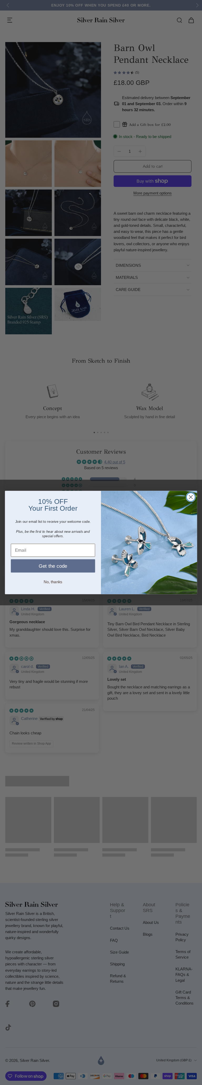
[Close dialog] (190, 497)
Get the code (53, 566)
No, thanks (53, 582)
